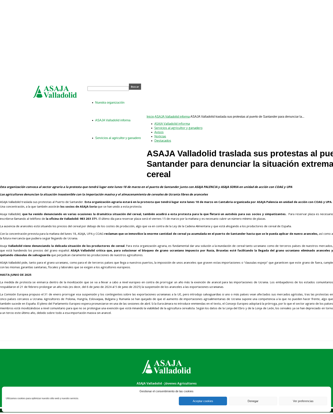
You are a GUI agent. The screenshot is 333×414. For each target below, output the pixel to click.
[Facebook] (6, 333)
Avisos (159, 132)
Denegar (253, 401)
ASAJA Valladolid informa (172, 116)
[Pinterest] (34, 333)
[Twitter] (20, 333)
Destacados (162, 140)
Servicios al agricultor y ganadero (178, 128)
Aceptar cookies (203, 401)
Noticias (160, 136)
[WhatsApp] (48, 333)
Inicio (150, 116)
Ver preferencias (303, 401)
